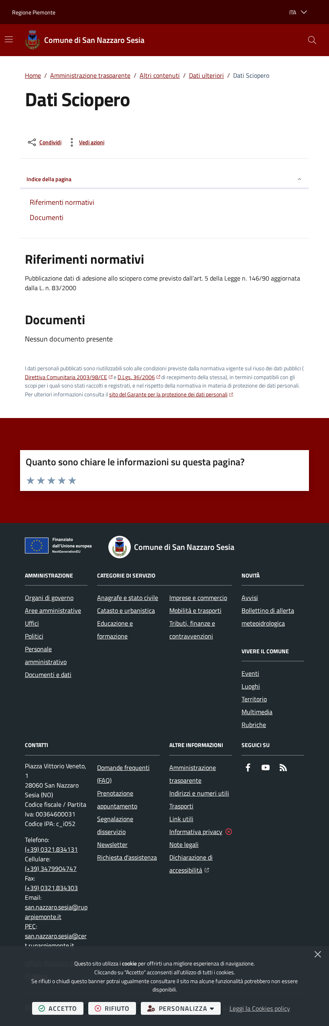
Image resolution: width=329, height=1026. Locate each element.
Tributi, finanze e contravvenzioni (192, 629)
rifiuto (120, 1008)
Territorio (254, 699)
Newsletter (112, 844)
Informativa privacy (195, 831)
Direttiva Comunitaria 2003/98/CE (66, 377)
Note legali (184, 844)
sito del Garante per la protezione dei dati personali (168, 394)
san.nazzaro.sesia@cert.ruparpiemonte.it (56, 940)
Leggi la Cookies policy (259, 1008)
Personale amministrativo (46, 655)
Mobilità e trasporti (195, 610)
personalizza (190, 1008)
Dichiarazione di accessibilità (200, 863)
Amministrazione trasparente (90, 75)
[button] (312, 40)
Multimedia (257, 712)
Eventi (250, 673)
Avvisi (250, 597)
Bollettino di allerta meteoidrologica (268, 617)
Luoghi (251, 686)
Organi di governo (49, 597)
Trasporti (181, 806)
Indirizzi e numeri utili (199, 793)
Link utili (181, 819)
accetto (66, 1008)
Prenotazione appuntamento (117, 799)
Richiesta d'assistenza (127, 857)
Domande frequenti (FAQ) (123, 774)
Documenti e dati (48, 674)
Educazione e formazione (115, 629)
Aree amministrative (53, 610)
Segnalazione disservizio (115, 825)
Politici (34, 636)
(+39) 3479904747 (51, 868)
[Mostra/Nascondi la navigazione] (9, 39)
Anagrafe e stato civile (127, 597)
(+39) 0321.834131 (51, 849)
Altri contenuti (160, 75)
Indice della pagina (48, 179)
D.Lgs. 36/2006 (136, 377)
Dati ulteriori (206, 75)
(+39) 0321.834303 (51, 888)
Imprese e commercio (198, 597)
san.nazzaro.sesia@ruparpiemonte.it (56, 911)
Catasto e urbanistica (126, 610)
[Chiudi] (318, 954)
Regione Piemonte (33, 12)
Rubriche (254, 724)
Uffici (32, 623)
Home (33, 75)
